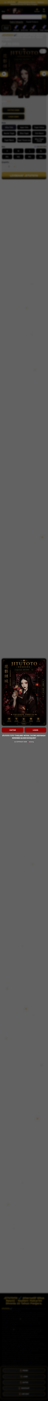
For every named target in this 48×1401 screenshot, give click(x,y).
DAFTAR (12, 730)
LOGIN (35, 730)
